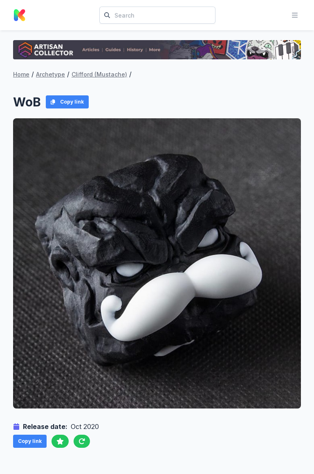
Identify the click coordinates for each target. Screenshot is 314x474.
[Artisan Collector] (157, 49)
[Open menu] (295, 15)
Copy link (72, 102)
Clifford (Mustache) (99, 74)
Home (21, 74)
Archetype (50, 74)
